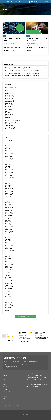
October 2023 (8, 194)
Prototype (7, 117)
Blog (4, 377)
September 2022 (9, 213)
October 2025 (8, 156)
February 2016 (8, 310)
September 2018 (9, 286)
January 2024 (8, 190)
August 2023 (8, 197)
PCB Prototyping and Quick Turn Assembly (37, 377)
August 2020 (8, 251)
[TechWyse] (25, 417)
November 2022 (9, 210)
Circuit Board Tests (10, 92)
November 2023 (9, 193)
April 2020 (8, 258)
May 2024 (7, 183)
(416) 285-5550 (15, 361)
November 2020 (9, 247)
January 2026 (8, 151)
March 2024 (8, 186)
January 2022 (8, 224)
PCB (4, 35)
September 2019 (9, 269)
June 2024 (8, 182)
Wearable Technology (10, 128)
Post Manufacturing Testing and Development (37, 384)
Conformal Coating (10, 93)
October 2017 (8, 304)
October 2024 (8, 175)
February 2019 (8, 278)
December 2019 (9, 264)
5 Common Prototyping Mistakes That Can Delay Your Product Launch (22, 75)
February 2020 (9, 261)
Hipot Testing (8, 103)
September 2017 (9, 305)
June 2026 (8, 144)
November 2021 (9, 228)
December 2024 (9, 172)
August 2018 (8, 288)
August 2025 (8, 159)
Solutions (5, 375)
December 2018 (9, 282)
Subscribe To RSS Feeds (26, 316)
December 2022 (9, 209)
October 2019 (8, 267)
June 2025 (8, 163)
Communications (8, 391)
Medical (5, 398)
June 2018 (7, 291)
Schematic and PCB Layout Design (35, 379)
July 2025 (7, 161)
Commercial (6, 393)
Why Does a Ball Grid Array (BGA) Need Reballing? (37, 39)
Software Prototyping (10, 122)
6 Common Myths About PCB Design (11, 39)
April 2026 (8, 147)
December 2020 (9, 245)
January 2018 (8, 299)
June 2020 (8, 255)
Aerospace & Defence (10, 87)
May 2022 (7, 220)
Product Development (10, 115)
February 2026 (9, 150)
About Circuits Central (8, 381)
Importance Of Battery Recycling (13, 104)
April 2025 (8, 166)
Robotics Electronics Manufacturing (12, 405)
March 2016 (8, 309)
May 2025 (7, 164)
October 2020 (8, 248)
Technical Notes (9, 125)
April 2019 (7, 275)
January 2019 (8, 280)
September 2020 (9, 250)
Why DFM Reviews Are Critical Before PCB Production (18, 72)
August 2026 (8, 140)
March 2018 (8, 296)
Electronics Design (9, 98)
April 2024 (8, 185)
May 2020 (7, 256)
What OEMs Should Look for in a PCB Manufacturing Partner (20, 68)
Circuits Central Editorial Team (10, 43)
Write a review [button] (11, 340)
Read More (7, 53)
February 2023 (9, 207)
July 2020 (7, 253)
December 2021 (9, 226)
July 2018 (7, 289)
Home (4, 17)
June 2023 (8, 201)
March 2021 (8, 240)
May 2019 (7, 274)
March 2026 (8, 148)
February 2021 (8, 242)
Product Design (9, 114)
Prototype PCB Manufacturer (12, 119)
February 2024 (9, 188)
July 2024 (7, 180)
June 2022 (8, 218)
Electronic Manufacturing (11, 96)
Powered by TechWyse (25, 414)
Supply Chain (8, 123)
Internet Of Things (9, 106)
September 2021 (9, 231)
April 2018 (7, 294)
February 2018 (8, 297)
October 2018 (8, 285)
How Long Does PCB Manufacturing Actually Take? (17, 67)
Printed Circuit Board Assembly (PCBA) (36, 375)
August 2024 (8, 178)
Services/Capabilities (31, 373)
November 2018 (9, 283)
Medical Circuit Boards (10, 109)
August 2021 (8, 232)
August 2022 (8, 215)
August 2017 (8, 307)
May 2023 (7, 202)
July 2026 (7, 142)
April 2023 (8, 204)
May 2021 (7, 237)
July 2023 (7, 199)
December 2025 (9, 153)
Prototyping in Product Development (14, 120)
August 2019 (8, 270)
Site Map (5, 386)
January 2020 (8, 263)
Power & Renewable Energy (10, 402)
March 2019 (8, 277)
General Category (9, 100)
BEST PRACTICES (9, 88)
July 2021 (7, 234)
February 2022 (9, 223)
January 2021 (8, 243)
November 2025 (9, 155)
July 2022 (7, 216)
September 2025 (9, 158)
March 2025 (8, 167)
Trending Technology (10, 127)
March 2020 (8, 259)
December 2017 (9, 301)
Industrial (6, 396)
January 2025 (8, 170)
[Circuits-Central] (13, 1)
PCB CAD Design (9, 112)
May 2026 (7, 145)
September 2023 (9, 196)
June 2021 (7, 236)
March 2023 (8, 205)
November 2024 (9, 174)
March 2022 (8, 221)
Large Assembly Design (11, 107)
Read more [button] (21, 343)
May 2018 (7, 293)
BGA (28, 35)
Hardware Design (9, 101)
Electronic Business (10, 95)
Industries (5, 389)
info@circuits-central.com (30, 364)
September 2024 (9, 177)
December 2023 (9, 191)
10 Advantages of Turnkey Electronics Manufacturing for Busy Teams (22, 73)
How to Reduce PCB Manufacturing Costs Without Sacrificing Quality (22, 70)
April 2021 (7, 239)
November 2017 (9, 302)
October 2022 (8, 212)
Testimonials (5, 384)
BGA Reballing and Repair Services (35, 386)
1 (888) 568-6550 (44, 1)
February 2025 (9, 169)
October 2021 (8, 229)
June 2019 (7, 272)
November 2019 (9, 266)
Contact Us (33, 1)
